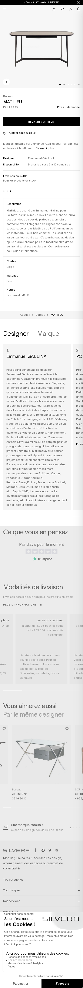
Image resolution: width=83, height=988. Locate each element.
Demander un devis (41, 122)
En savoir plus (45, 148)
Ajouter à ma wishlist (22, 132)
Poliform (12, 215)
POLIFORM (11, 107)
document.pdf (16, 295)
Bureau (16, 789)
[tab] (60, 84)
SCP (78, 789)
